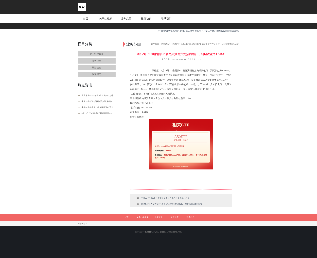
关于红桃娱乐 (105, 21)
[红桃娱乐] (82, 10)
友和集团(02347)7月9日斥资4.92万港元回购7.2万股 (99, 95)
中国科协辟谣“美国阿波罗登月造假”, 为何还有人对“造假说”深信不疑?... (173, 31)
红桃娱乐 (165, 44)
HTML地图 (177, 232)
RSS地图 (168, 232)
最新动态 (146, 18)
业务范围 (126, 18)
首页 (85, 18)
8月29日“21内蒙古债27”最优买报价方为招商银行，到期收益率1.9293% (171, 204)
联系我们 (166, 18)
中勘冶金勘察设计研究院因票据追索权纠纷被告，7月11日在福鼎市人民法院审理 (99, 107)
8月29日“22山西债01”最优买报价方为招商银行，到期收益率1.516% (99, 113)
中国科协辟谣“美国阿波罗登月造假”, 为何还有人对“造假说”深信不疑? (99, 101)
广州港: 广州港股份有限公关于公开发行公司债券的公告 (165, 198)
